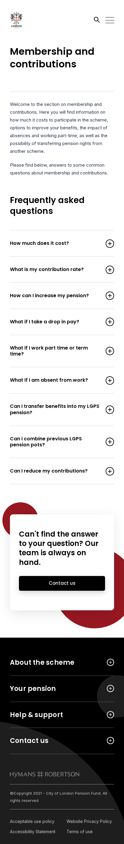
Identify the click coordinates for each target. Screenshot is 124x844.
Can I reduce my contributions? (49, 471)
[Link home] (37, 20)
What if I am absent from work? (49, 380)
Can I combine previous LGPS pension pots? (46, 442)
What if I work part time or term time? (49, 351)
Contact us (62, 583)
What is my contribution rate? (47, 269)
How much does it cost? (39, 243)
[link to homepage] (44, 774)
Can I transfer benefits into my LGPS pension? (54, 409)
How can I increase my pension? (49, 296)
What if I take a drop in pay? (44, 322)
